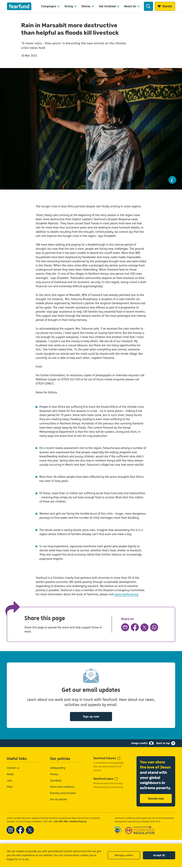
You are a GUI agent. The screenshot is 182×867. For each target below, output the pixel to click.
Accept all (159, 855)
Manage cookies (124, 855)
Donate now (156, 798)
